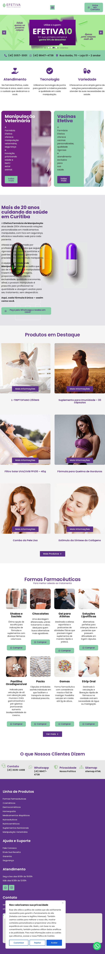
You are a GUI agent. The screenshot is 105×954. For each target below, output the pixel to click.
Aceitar (54, 942)
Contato (13, 766)
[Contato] (3, 766)
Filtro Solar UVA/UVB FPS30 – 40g (25, 471)
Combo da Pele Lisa (25, 540)
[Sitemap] (81, 767)
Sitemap (91, 768)
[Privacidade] (56, 767)
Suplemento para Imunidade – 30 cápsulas (80, 401)
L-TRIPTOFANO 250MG (25, 400)
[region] (35, 924)
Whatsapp (41, 768)
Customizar (19, 942)
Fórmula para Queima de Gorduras (79, 471)
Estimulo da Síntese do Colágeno (80, 540)
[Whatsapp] (30, 767)
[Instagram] (11, 887)
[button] (52, 7)
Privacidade (68, 768)
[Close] (62, 902)
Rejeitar (37, 942)
